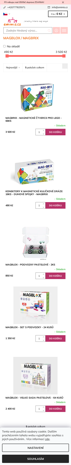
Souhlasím (35, 459)
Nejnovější (11, 67)
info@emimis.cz (60, 7)
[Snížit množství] (44, 133)
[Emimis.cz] (35, 21)
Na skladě (13, 46)
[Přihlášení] (56, 30)
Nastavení (36, 448)
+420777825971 (16, 7)
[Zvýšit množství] (44, 130)
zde (47, 439)
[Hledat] (49, 30)
